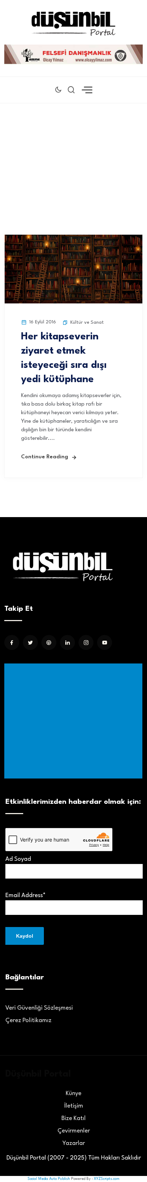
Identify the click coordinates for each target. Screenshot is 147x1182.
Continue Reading (44, 457)
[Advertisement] (73, 158)
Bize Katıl (73, 1118)
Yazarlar (73, 1143)
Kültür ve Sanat (87, 322)
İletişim (73, 1106)
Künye (73, 1093)
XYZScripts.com (107, 1179)
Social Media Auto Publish (48, 1179)
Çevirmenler (73, 1131)
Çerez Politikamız (28, 1020)
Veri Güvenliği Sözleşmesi (39, 1008)
